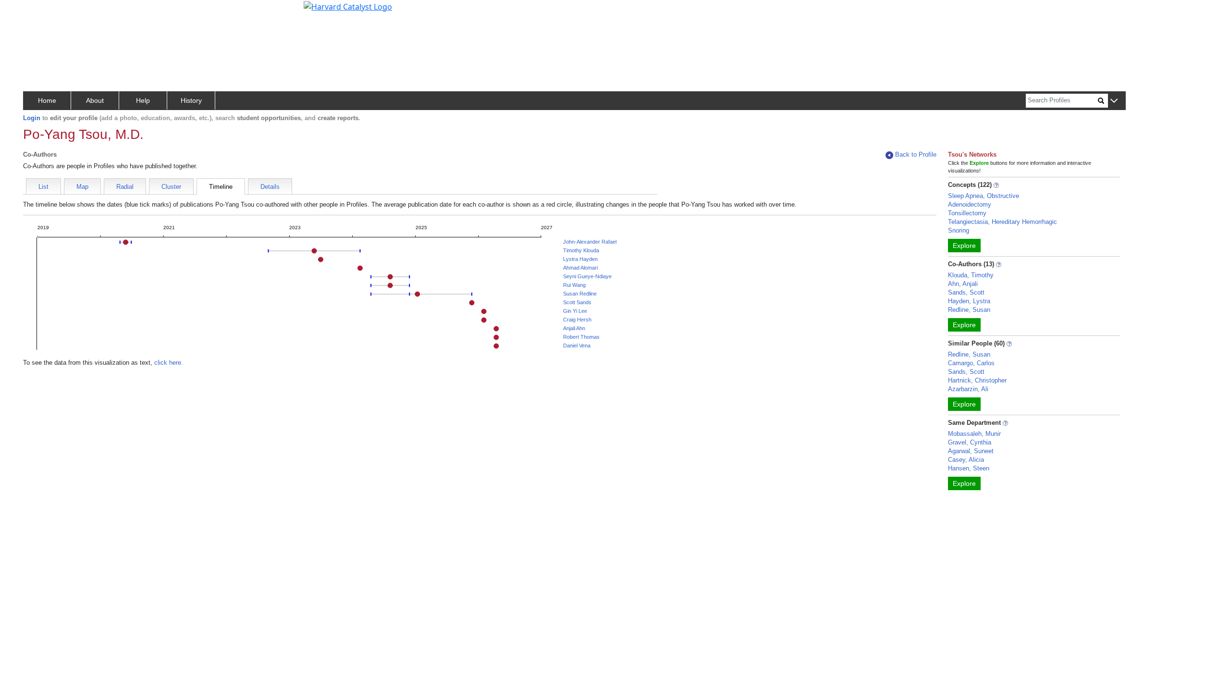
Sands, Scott (966, 292)
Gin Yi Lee (575, 311)
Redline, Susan (969, 309)
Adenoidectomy (969, 204)
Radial (125, 186)
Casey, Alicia (966, 459)
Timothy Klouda (581, 250)
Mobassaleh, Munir (974, 433)
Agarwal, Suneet (971, 451)
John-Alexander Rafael (589, 242)
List (43, 186)
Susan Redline (580, 294)
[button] (1114, 101)
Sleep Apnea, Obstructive (983, 195)
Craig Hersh (577, 319)
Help (143, 100)
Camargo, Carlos (971, 363)
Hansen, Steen (968, 468)
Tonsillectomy (967, 213)
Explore (964, 245)
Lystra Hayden (580, 259)
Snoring (958, 230)
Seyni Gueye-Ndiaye (587, 276)
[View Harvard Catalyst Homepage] (348, 5)
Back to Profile (915, 154)
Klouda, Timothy (971, 275)
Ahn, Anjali (963, 283)
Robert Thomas (581, 337)
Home (47, 100)
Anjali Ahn (574, 328)
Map (82, 186)
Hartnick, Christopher (977, 380)
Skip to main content (40, 11)
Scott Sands (577, 302)
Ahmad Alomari (580, 268)
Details (270, 186)
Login (31, 118)
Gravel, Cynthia (969, 442)
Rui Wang (574, 285)
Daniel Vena (576, 345)
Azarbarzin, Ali (968, 389)
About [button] (95, 100)
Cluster (171, 186)
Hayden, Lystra (969, 301)
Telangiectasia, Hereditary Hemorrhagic (1002, 221)
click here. (168, 362)
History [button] (191, 100)
